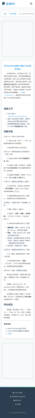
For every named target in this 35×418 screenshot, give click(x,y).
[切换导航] (31, 3)
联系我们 (18, 400)
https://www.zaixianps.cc (17, 116)
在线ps (9, 333)
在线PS (10, 4)
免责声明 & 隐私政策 (18, 396)
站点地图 (17, 404)
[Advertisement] (17, 38)
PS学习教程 (18, 393)
